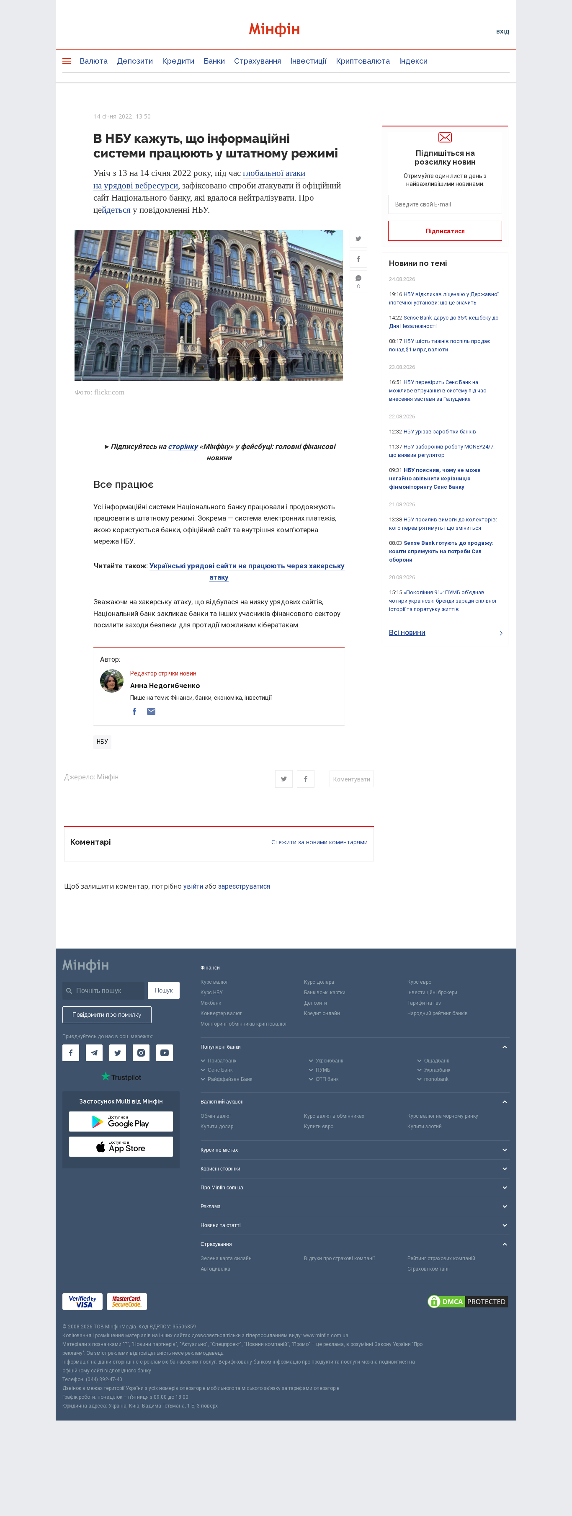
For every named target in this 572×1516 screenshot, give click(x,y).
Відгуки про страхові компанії (339, 1258)
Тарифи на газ (424, 1003)
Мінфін (108, 777)
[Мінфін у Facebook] (70, 1052)
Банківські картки (324, 992)
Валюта (94, 61)
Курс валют (214, 982)
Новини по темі (418, 263)
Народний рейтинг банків (437, 1013)
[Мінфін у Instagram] (141, 1052)
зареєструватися (244, 886)
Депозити (135, 61)
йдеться (116, 210)
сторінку (183, 446)
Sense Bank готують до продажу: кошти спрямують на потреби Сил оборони (441, 551)
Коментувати (351, 779)
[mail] (151, 711)
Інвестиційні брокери (432, 992)
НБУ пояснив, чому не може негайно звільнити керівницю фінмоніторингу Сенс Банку (435, 478)
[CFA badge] (169, 1302)
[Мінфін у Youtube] (164, 1052)
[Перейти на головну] (286, 31)
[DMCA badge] (468, 1302)
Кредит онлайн (322, 1013)
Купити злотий (424, 1126)
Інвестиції (308, 61)
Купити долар (217, 1126)
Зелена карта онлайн (226, 1258)
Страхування (257, 61)
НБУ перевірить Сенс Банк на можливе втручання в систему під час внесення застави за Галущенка (437, 390)
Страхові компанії (428, 1269)
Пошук (164, 990)
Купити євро (318, 1126)
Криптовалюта (363, 61)
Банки (214, 61)
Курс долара (319, 982)
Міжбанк (211, 1003)
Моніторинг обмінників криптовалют (244, 1024)
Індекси (413, 61)
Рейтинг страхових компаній (441, 1258)
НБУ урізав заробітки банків (440, 431)
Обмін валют (216, 1116)
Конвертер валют (221, 1013)
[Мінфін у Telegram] (94, 1052)
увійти (193, 886)
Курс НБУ (212, 992)
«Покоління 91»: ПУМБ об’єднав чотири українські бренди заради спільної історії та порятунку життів (442, 600)
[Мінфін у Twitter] (117, 1052)
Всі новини (407, 633)
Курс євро (419, 982)
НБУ (200, 210)
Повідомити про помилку (107, 1014)
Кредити (178, 61)
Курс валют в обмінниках (334, 1116)
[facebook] (134, 711)
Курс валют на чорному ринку (442, 1116)
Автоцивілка (215, 1269)
